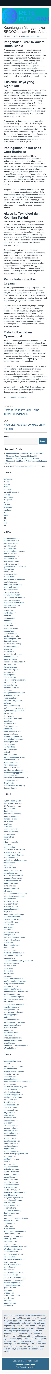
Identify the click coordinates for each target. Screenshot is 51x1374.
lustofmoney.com (10, 1035)
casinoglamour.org (11, 780)
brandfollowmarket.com (13, 1007)
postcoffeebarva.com (12, 873)
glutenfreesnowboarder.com (15, 1231)
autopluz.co (8, 571)
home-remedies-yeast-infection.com (18, 1081)
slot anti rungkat (31, 1320)
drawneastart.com (11, 1179)
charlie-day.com (10, 950)
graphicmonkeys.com (12, 1174)
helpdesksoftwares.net (12, 1061)
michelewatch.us (10, 558)
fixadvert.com (9, 569)
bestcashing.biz (10, 664)
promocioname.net (11, 656)
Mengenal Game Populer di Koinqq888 (21, 456)
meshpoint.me (9, 862)
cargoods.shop (9, 847)
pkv (5, 512)
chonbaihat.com (10, 677)
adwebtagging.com (11, 1014)
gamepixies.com (10, 1177)
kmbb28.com (9, 1293)
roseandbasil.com (11, 698)
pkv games (8, 479)
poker (6, 523)
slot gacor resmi (17, 1328)
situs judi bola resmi (38, 1343)
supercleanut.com (11, 1166)
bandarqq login (31, 1328)
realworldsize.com (11, 883)
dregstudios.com (10, 641)
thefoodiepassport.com (13, 736)
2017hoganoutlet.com (12, 806)
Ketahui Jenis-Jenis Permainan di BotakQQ (23, 458)
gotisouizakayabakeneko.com (15, 860)
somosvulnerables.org (12, 1210)
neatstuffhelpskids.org (12, 643)
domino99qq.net (10, 811)
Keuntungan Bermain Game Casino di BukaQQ (24, 453)
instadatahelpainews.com (14, 1285)
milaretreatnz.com (11, 628)
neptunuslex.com (10, 553)
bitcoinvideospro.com (12, 852)
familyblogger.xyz (10, 1195)
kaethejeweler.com (11, 1251)
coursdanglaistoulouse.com (14, 551)
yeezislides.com (10, 1076)
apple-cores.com (10, 754)
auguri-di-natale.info (11, 556)
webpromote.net (10, 682)
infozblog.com (9, 674)
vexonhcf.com (9, 576)
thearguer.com (9, 934)
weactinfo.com (9, 929)
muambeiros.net (10, 672)
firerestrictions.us (10, 667)
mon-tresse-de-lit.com (12, 1264)
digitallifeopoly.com (11, 1102)
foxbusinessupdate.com (13, 955)
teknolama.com (10, 886)
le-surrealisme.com (11, 592)
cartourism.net (9, 752)
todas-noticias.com (11, 831)
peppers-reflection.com (13, 1040)
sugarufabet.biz (10, 1267)
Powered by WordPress (25, 1364)
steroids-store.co (10, 685)
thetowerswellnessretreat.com (15, 1246)
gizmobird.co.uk (10, 546)
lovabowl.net (8, 1063)
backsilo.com (9, 973)
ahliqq (6, 515)
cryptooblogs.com (11, 1125)
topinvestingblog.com (12, 605)
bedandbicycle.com (11, 1169)
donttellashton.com (11, 816)
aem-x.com (8, 1123)
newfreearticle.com (11, 904)
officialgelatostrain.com (13, 1249)
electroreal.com (10, 1084)
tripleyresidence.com (12, 1205)
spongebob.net (9, 865)
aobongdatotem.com (12, 1079)
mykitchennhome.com (12, 731)
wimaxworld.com (10, 659)
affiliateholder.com (11, 1048)
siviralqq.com (9, 976)
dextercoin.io (9, 783)
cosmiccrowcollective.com (14, 855)
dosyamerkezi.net (11, 589)
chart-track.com (10, 651)
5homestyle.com (10, 788)
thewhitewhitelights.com (13, 700)
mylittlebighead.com (11, 1159)
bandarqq (7, 510)
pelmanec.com (9, 808)
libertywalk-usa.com (11, 540)
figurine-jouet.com (11, 1275)
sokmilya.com (9, 1298)
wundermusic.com (11, 1138)
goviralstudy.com (10, 749)
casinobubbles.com (11, 1104)
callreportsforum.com (12, 1295)
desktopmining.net (11, 762)
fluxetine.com (9, 716)
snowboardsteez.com (12, 916)
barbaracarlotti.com (11, 759)
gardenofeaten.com (11, 909)
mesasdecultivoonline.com (14, 896)
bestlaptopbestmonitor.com (14, 692)
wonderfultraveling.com (13, 654)
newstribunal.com (10, 1068)
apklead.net (8, 1305)
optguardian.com (10, 1112)
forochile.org (8, 649)
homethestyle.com (11, 1130)
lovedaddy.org (9, 958)
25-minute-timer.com (12, 1143)
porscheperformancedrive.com (16, 1218)
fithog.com (8, 690)
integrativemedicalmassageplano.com (18, 960)
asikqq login (8, 507)
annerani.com (9, 615)
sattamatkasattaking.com (13, 1254)
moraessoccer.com (11, 646)
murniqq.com (9, 1346)
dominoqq (8, 486)
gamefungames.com (12, 1141)
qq (5, 517)
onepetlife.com (9, 1256)
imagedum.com (10, 1244)
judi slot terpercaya (11, 492)
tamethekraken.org (11, 1220)
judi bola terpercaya (25, 1341)
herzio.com (8, 824)
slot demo (7, 489)
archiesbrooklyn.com (12, 669)
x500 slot (7, 1323)
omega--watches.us (11, 561)
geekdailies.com (10, 1287)
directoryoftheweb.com (13, 813)
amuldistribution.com (12, 1133)
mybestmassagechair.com (14, 710)
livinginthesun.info (11, 842)
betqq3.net (8, 721)
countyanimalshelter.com (13, 1012)
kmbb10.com (9, 924)
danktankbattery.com (12, 945)
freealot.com (8, 1161)
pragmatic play (18, 1323)
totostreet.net (9, 1115)
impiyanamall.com (11, 1110)
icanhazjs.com (9, 744)
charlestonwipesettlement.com (15, 1004)
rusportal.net (9, 837)
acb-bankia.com (10, 965)
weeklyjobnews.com (11, 1009)
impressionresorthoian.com (14, 978)
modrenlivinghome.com (13, 1282)
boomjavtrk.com (10, 1303)
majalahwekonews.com (13, 803)
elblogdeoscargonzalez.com (15, 680)
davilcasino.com (10, 1117)
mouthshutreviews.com (13, 1097)
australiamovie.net (11, 543)
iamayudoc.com (10, 1156)
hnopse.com (8, 1030)
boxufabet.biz (9, 1269)
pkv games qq (9, 1320)
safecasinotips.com (11, 1184)
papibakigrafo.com (11, 741)
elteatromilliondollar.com (13, 875)
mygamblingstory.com (12, 800)
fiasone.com (8, 942)
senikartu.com (9, 834)
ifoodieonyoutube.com (12, 1089)
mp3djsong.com (10, 548)
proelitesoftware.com (12, 1190)
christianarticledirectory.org (14, 785)
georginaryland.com (11, 695)
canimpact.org (9, 747)
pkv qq (6, 481)
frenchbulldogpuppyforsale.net (15, 772)
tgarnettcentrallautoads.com (15, 566)
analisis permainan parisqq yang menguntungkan (25, 466)
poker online (8, 497)
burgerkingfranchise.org (13, 878)
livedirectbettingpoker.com (14, 952)
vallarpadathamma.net (12, 880)
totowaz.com (9, 1001)
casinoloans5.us (10, 723)
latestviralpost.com (11, 901)
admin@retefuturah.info (30, 36)
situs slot (19, 1320)
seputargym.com (10, 1107)
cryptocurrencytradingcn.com (15, 999)
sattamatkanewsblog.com (14, 996)
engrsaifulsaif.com (11, 1148)
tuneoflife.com (9, 1043)
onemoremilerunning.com (14, 914)
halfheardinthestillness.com (14, 708)
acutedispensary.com (12, 994)
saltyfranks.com (10, 613)
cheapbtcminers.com (12, 1151)
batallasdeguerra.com (12, 638)
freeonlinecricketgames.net (14, 662)
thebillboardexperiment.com (15, 1259)
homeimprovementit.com (13, 1066)
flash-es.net (8, 968)
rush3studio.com (10, 819)
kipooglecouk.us (10, 728)
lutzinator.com (9, 1223)
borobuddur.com (10, 1135)
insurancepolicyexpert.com (14, 597)
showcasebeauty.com (12, 595)
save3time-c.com (10, 574)
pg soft (43, 1318)
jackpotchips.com (10, 1187)
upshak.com (8, 971)
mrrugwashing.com (11, 963)
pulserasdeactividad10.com (14, 757)
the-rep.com (8, 610)
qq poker (12, 1330)
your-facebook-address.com (15, 1277)
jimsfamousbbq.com (11, 538)
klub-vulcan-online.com (13, 1200)
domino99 (41, 1315)
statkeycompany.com (12, 600)
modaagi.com (9, 631)
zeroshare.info (9, 623)
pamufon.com (9, 1215)
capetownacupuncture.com (14, 849)
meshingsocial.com (11, 932)
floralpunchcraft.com (12, 940)
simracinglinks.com (11, 587)
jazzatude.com (9, 618)
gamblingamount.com (12, 1025)
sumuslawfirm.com (11, 986)
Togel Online (21, 397)
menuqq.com (9, 1315)
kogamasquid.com (11, 775)
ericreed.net (8, 713)
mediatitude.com (10, 582)
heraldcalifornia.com (12, 1171)
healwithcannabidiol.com (13, 1236)
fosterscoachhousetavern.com (15, 893)
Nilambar (31, 1367)
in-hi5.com (8, 826)
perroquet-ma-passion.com (14, 1280)
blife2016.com (9, 1228)
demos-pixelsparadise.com (14, 579)
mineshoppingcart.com (13, 1092)
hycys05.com (9, 911)
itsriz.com (7, 844)
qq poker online (34, 1346)
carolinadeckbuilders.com (14, 602)
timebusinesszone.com (13, 1038)
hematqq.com (20, 1346)
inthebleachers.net (11, 765)
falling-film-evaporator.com (14, 983)
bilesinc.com (8, 625)
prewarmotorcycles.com (13, 584)
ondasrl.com (8, 1226)
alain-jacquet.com (11, 857)
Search (7, 436)
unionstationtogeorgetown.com (16, 1153)
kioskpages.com (10, 1238)
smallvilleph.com (10, 633)
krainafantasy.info (10, 829)
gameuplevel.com (11, 1128)
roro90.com (8, 821)
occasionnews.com (11, 1032)
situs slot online (31, 1325)
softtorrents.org (10, 1208)
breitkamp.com (9, 1202)
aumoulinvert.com (11, 734)
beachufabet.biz (10, 1262)
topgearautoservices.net (13, 1272)
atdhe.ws (7, 703)
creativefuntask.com (11, 1146)
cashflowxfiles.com (11, 922)
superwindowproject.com (13, 739)
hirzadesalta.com (10, 1099)
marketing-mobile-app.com (14, 937)
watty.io (7, 839)
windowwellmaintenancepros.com (17, 1045)
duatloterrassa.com (11, 1213)
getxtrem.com (9, 927)
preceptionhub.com (11, 1074)
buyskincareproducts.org (13, 770)
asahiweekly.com (10, 1164)
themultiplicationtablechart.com (16, 777)
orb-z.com (8, 891)
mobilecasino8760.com (13, 718)
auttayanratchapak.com (13, 870)
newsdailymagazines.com (14, 1071)
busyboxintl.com (10, 867)
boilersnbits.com (10, 898)
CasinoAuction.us (10, 726)
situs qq (7, 484)
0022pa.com (8, 620)
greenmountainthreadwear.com (16, 991)
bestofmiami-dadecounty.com (15, 1086)
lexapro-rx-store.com (12, 767)
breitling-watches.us (11, 564)
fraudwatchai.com (11, 1120)
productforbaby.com (11, 888)
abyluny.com (8, 1300)
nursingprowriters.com (12, 989)
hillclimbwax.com (10, 1027)
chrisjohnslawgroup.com (13, 1197)
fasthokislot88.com (11, 1182)
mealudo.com (9, 947)
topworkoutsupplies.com (13, 1094)
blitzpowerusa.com (11, 906)
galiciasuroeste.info (11, 636)
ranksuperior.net (10, 1017)
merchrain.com (9, 1290)
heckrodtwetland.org (12, 705)
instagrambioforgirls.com (13, 919)
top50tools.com (10, 607)
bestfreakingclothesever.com (15, 981)
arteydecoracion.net (11, 687)
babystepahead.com (12, 1019)
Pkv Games (11, 397)
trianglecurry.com (10, 1241)
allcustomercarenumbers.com (15, 1192)
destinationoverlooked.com (14, 1022)
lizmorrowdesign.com (12, 1233)
